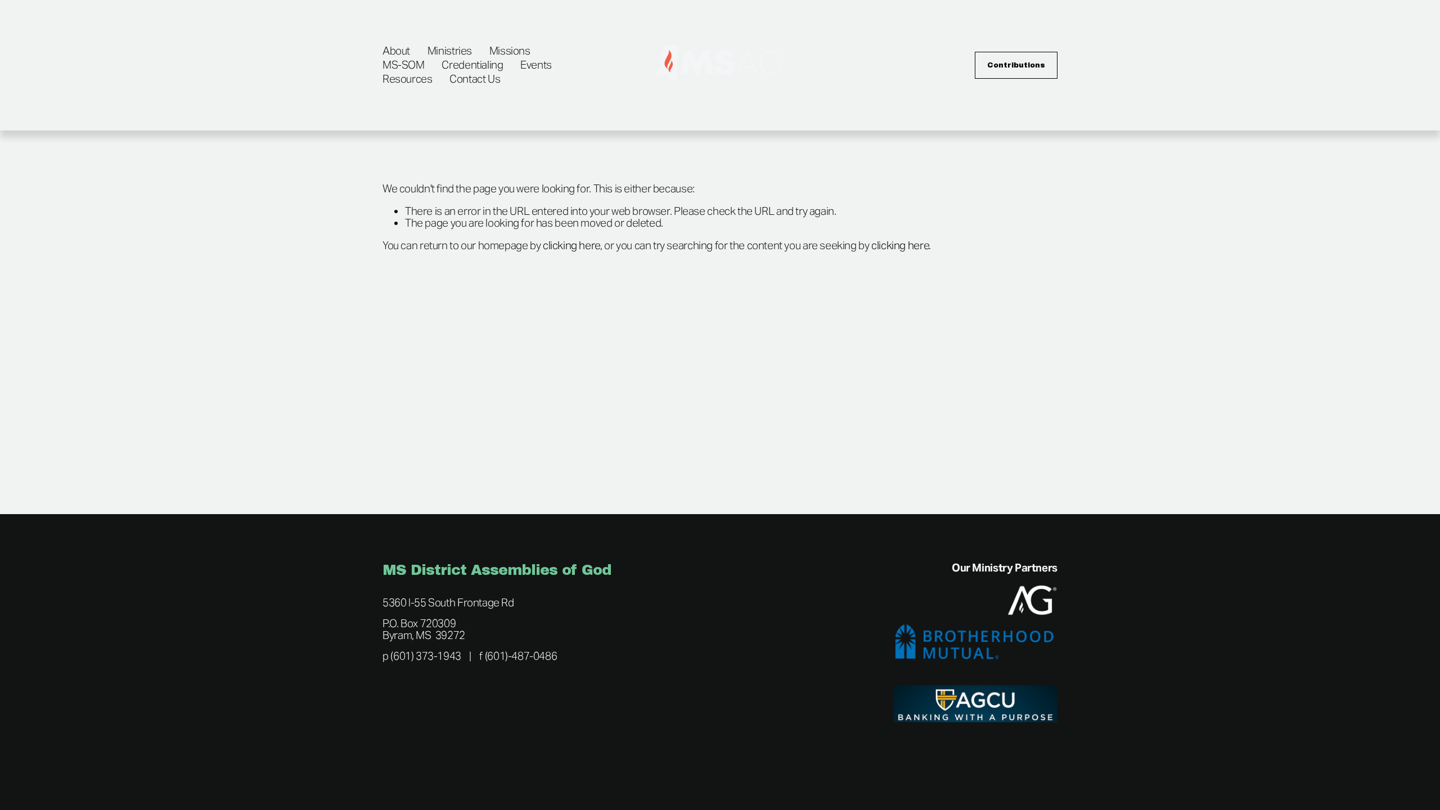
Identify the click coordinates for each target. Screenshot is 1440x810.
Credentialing (472, 64)
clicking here (571, 245)
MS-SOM (403, 64)
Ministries (450, 50)
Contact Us (474, 79)
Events (536, 64)
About (396, 50)
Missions (509, 50)
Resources (407, 79)
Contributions (1016, 65)
